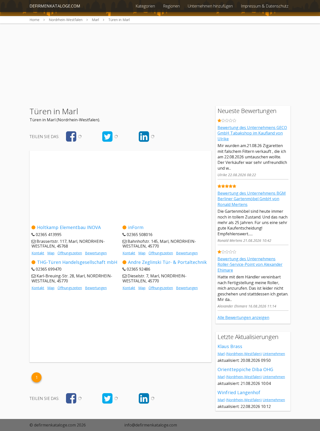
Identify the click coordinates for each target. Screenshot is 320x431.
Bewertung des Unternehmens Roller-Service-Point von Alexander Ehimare (250, 264)
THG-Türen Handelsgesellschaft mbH (77, 262)
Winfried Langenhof (239, 392)
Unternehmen (274, 353)
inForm (136, 227)
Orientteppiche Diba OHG (245, 369)
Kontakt (38, 253)
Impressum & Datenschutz (264, 6)
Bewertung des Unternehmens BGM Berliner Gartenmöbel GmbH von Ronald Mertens (252, 198)
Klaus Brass (230, 346)
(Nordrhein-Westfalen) (244, 353)
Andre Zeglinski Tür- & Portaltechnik (167, 262)
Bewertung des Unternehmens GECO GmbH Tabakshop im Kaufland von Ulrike (252, 133)
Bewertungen (96, 253)
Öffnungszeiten (70, 253)
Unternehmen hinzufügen (210, 6)
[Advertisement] (160, 59)
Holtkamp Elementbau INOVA (69, 227)
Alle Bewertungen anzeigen (243, 317)
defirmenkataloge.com (55, 6)
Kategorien (145, 6)
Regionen (171, 6)
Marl (221, 353)
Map (50, 253)
